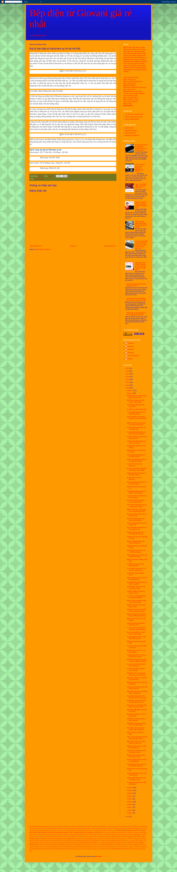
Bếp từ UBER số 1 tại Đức (131, 99)
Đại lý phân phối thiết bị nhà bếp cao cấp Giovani (56, 836)
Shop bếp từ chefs (136, 53)
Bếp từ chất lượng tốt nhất (133, 117)
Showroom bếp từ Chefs (130, 95)
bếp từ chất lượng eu (35, 826)
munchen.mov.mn (75, 838)
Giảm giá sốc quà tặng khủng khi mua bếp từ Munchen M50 (136, 299)
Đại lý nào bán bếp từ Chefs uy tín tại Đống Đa (137, 760)
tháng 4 (130, 804)
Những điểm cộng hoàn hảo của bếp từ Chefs (136, 587)
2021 (127, 371)
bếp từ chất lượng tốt (47, 826)
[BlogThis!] (59, 176)
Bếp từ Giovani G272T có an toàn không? (136, 651)
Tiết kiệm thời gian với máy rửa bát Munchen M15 (137, 555)
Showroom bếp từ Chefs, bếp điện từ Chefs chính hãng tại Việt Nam (48, 840)
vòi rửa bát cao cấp (117, 828)
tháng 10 (130, 788)
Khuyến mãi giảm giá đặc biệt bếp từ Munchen (136, 285)
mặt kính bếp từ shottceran (46, 834)
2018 (127, 379)
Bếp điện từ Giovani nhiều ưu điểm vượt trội (136, 719)
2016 (127, 385)
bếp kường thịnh (57, 832)
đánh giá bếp (77, 830)
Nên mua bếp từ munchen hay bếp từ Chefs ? (137, 437)
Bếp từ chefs (127, 47)
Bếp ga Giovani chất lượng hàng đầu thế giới (48, 844)
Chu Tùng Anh (128, 836)
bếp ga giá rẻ (93, 838)
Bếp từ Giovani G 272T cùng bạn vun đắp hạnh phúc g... (137, 615)
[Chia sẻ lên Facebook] (64, 176)
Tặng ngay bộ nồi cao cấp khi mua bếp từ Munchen (136, 765)
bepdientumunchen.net (134, 830)
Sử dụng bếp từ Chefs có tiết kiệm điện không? (136, 637)
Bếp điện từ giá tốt (129, 85)
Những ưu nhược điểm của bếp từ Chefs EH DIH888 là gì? (141, 204)
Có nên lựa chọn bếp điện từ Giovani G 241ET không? (136, 628)
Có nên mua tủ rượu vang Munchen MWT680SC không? (140, 168)
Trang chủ (73, 246)
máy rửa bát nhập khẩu (72, 834)
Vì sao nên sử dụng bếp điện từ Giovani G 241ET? (136, 596)
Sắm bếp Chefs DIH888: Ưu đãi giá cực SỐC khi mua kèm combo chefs (140, 266)
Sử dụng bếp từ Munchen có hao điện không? (136, 455)
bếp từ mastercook (106, 832)
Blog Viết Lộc (127, 49)
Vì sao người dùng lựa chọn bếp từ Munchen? (136, 413)
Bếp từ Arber (139, 61)
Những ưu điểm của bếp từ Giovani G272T (136, 592)
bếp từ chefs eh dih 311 (36, 828)
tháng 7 (130, 796)
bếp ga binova (140, 828)
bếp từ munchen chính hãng (102, 834)
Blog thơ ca (142, 57)
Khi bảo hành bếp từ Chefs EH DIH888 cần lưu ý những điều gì (141, 147)
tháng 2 (130, 810)
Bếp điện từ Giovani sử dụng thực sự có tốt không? (136, 724)
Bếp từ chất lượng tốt (129, 79)
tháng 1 (130, 813)
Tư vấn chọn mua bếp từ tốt (134, 114)
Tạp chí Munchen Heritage (131, 77)
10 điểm (97, 832)
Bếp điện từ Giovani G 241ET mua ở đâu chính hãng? (136, 610)
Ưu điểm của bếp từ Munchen (137, 409)
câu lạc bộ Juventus (86, 832)
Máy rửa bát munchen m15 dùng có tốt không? (136, 519)
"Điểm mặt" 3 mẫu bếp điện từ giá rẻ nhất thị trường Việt (136, 313)
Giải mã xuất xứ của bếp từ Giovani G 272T (136, 624)
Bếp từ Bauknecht (139, 55)
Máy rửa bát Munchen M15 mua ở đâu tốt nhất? (136, 501)
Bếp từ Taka (127, 104)
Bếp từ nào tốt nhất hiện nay (132, 81)
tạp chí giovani (54, 830)
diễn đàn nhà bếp (44, 830)
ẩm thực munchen (106, 842)
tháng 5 (130, 802)
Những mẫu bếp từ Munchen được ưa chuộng (136, 442)
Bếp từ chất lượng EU (129, 83)
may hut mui (59, 838)
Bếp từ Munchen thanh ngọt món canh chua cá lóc (136, 424)
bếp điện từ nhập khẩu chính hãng (76, 842)
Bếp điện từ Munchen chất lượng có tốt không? (135, 401)
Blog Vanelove (128, 105)
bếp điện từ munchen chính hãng (91, 830)
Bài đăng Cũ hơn (110, 246)
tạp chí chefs (108, 826)
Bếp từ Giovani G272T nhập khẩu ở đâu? (136, 605)
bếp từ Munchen (40, 53)
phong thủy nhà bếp (118, 826)
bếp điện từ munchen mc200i (72, 826)
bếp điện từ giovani (58, 828)
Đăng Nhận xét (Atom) (43, 249)
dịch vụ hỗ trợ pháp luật (119, 846)
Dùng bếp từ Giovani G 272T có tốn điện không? (136, 551)
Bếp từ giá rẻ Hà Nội (129, 89)
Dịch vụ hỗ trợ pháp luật (130, 101)
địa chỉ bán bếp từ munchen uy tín (53, 63)
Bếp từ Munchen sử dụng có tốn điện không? (136, 474)
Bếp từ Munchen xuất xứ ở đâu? (50, 91)
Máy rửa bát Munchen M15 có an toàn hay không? (137, 460)
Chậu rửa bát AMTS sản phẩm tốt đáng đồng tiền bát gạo (141, 224)
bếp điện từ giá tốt (86, 826)
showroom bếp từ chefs (104, 828)
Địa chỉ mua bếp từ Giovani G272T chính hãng (136, 633)
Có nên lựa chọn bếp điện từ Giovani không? (136, 665)
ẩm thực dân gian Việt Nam (72, 828)
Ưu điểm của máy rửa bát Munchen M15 (135, 565)
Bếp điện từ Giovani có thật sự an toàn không (137, 678)
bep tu (38, 838)
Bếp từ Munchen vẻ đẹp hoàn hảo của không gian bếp (136, 510)
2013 (127, 816)
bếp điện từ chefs (138, 47)
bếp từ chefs (47, 832)
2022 (127, 368)
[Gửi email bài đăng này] (57, 176)
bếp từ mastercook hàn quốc (120, 842)
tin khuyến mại (48, 828)
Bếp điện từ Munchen (132, 135)
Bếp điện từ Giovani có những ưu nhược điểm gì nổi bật (137, 660)
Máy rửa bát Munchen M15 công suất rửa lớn (136, 542)
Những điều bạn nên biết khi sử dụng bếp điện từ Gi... (136, 701)
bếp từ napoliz (85, 838)
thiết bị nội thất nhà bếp (140, 826)
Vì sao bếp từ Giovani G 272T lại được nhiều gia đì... (136, 569)
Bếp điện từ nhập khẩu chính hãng (134, 87)
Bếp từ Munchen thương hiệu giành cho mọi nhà (136, 396)
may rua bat (52, 838)
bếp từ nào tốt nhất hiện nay (93, 840)
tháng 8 (130, 793)
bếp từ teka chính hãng (118, 832)
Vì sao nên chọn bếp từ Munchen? (134, 464)
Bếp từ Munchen (39, 179)
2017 (127, 382)
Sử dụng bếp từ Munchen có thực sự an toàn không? (136, 433)
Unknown (131, 343)
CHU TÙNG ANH (139, 836)
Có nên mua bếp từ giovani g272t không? (136, 669)
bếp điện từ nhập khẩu (117, 836)
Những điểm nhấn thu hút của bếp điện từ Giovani (137, 656)
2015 (127, 388)
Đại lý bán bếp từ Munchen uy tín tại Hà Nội (137, 515)
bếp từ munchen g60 (98, 826)
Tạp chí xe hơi (131, 51)
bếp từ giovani (88, 836)
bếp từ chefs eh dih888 (71, 832)
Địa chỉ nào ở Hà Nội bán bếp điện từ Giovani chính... (137, 706)
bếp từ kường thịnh (60, 834)
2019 (127, 377)
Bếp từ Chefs (129, 128)
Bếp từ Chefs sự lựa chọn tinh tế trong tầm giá (137, 747)
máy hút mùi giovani (105, 836)
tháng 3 (130, 807)
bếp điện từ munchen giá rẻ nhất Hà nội (123, 838)
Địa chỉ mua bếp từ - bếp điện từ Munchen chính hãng (136, 469)
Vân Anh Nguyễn (133, 356)
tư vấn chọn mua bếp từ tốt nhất (135, 832)
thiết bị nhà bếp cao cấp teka (89, 828)
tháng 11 (130, 393)
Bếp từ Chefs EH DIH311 (130, 97)
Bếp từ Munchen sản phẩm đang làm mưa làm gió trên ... (136, 418)
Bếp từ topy (132, 70)
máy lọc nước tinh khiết (66, 830)
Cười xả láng (136, 68)
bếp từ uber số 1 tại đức (86, 834)
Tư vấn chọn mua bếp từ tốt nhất (134, 93)
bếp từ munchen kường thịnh (76, 840)
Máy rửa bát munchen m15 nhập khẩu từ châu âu (136, 533)
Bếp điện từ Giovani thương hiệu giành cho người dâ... (136, 674)
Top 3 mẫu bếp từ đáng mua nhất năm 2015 (141, 186)
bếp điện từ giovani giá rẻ (109, 830)
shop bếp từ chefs (136, 65)
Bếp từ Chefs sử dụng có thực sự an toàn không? (137, 601)
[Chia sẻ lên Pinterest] (66, 176)
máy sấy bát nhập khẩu (108, 840)
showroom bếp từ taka (133, 840)
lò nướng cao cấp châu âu (45, 842)
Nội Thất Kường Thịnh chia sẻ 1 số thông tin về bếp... (137, 505)
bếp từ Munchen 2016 (130, 57)
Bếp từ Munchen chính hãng (132, 91)
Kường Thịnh (129, 826)
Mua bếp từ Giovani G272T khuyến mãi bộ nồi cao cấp (136, 696)
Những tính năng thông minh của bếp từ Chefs (136, 751)
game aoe (96, 836)
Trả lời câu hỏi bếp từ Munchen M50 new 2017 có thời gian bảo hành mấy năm (141, 244)
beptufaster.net (128, 59)
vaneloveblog (121, 830)
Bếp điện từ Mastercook (93, 842)
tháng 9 (130, 790)
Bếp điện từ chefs (131, 130)
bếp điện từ (33, 838)
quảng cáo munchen (116, 834)
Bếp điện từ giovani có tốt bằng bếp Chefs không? (137, 692)
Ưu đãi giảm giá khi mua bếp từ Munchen (136, 783)
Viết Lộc (130, 359)
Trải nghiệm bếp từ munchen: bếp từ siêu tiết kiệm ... (136, 492)
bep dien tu (44, 838)
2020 (127, 374)
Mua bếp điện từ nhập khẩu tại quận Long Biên (137, 583)
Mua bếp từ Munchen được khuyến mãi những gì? (136, 728)
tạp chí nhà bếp (58, 826)
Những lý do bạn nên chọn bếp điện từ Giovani (137, 687)
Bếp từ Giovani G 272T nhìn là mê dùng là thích (137, 578)
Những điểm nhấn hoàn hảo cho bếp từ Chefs (136, 778)
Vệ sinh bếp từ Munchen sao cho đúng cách (136, 428)
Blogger (98, 856)
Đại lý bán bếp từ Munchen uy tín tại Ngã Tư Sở (137, 528)
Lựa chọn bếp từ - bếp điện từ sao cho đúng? (137, 496)
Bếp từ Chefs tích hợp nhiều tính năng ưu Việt (136, 756)
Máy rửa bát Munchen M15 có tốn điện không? (137, 483)
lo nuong (66, 838)
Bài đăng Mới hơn (36, 246)
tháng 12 (130, 390)
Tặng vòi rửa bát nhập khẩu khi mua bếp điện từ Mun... (137, 737)
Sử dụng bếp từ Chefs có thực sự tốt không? (137, 774)
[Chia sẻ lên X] (61, 176)
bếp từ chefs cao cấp (129, 828)
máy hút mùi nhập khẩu (104, 838)
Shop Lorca (138, 59)
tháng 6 (130, 799)
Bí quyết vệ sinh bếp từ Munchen (134, 478)
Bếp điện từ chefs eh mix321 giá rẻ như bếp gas (136, 742)
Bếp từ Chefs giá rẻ (134, 842)
